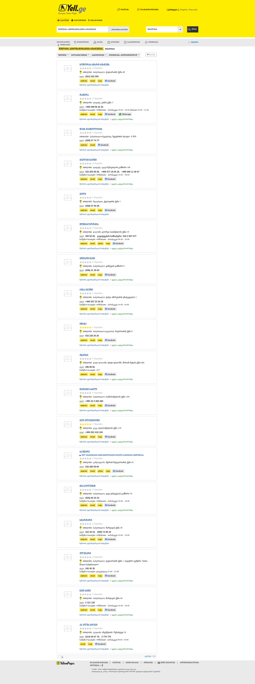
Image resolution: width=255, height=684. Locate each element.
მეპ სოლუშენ (87, 486)
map (100, 81)
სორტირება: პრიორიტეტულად (123, 55)
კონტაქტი (148, 663)
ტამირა (84, 95)
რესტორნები (83, 42)
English (183, 10)
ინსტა (83, 324)
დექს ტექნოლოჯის (91, 129)
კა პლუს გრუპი (88, 625)
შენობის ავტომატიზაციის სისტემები (94, 85)
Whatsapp (126, 114)
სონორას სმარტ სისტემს (94, 64)
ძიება (194, 29)
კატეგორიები (98, 55)
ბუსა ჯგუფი (86, 289)
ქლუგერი (85, 553)
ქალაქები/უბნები (79, 55)
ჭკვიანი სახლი (88, 389)
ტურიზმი (115, 42)
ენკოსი (84, 355)
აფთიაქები (65, 45)
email (92, 81)
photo (100, 243)
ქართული (172, 10)
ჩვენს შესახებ (132, 663)
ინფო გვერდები (168, 663)
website (84, 81)
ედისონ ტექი (87, 258)
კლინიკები (153, 42)
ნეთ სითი (85, 590)
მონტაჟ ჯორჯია (89, 224)
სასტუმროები (133, 42)
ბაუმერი (85, 451)
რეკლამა (125, 10)
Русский (193, 10)
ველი (83, 194)
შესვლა (194, 42)
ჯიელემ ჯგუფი (88, 160)
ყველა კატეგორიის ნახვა (121, 119)
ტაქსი (100, 42)
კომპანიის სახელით (119, 30)
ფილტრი (62, 55)
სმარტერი (86, 520)
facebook (111, 81)
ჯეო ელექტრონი (90, 420)
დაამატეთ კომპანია (149, 10)
